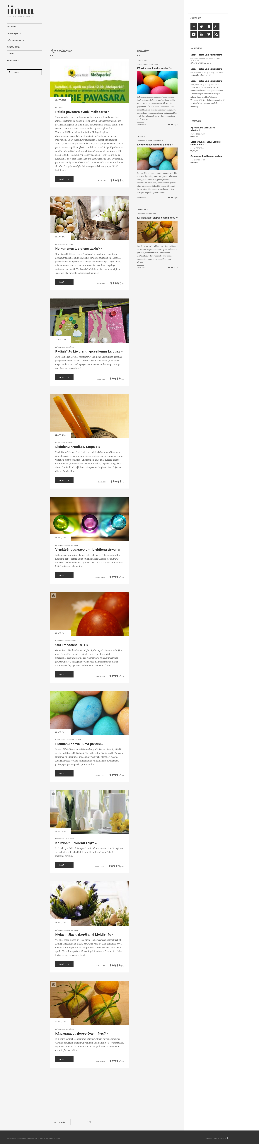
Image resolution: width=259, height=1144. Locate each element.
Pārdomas (70, 442)
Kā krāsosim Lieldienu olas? (153, 68)
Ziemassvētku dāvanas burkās (206, 156)
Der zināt (69, 244)
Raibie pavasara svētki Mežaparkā (81, 112)
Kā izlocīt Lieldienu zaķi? (74, 843)
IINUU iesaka (13, 60)
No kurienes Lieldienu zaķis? (77, 248)
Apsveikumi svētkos (73, 740)
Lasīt (64, 179)
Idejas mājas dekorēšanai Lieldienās (83, 934)
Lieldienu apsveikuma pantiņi (78, 744)
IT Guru (10, 54)
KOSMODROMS (220, 1139)
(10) (96, 843)
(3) (119, 550)
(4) (121, 352)
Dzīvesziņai (12, 33)
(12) (172, 68)
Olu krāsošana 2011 (70, 645)
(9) (107, 1034)
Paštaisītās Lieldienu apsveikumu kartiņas (87, 351)
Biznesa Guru (13, 47)
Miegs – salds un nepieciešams (206, 54)
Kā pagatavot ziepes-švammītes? (80, 1033)
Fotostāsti (72, 641)
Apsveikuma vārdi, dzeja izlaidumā (202, 129)
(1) (99, 447)
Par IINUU (11, 27)
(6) (102, 744)
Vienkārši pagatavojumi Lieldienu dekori (86, 549)
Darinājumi (70, 347)
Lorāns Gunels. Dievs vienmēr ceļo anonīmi (205, 143)
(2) (108, 112)
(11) (113, 935)
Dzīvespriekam (14, 40)
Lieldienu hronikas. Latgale (76, 446)
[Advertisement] (114, 24)
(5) (87, 645)
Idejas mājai (73, 545)
